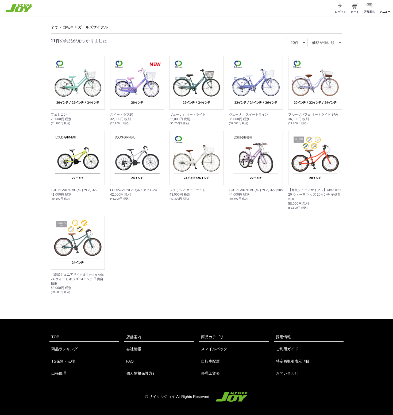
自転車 (68, 27)
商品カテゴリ (212, 337)
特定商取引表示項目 (293, 361)
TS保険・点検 (63, 361)
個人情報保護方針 (141, 373)
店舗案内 (133, 337)
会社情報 (133, 349)
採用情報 (283, 337)
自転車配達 (210, 361)
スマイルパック (214, 349)
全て (54, 27)
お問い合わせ (287, 373)
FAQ (130, 361)
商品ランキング (64, 349)
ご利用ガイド (287, 349)
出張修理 (58, 373)
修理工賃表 (210, 373)
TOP (55, 337)
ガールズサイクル (93, 27)
